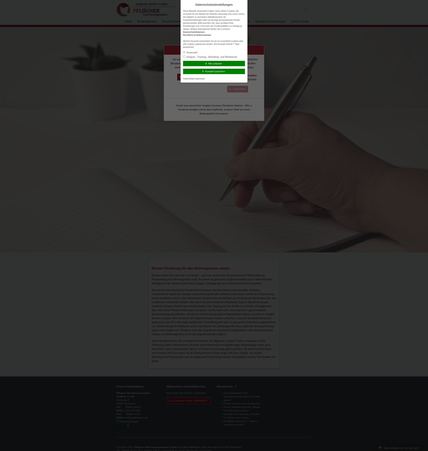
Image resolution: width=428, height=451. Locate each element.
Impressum (200, 79)
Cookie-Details (189, 79)
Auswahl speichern (215, 71)
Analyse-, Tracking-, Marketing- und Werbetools (211, 56)
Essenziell (191, 52)
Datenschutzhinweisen (194, 32)
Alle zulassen (215, 63)
